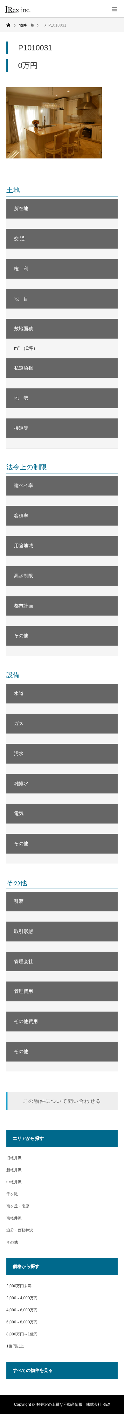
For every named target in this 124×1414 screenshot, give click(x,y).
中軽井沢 (14, 1182)
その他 (12, 1242)
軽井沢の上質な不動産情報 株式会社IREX (73, 1404)
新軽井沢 (14, 1170)
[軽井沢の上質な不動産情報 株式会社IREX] (33, 8)
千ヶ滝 (12, 1194)
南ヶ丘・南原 (17, 1206)
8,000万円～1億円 (22, 1334)
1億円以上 (15, 1346)
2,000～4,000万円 (22, 1298)
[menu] (115, 9)
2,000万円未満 (18, 1286)
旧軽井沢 (14, 1158)
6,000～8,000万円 (22, 1322)
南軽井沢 (14, 1218)
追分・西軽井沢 (19, 1230)
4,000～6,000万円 (22, 1310)
